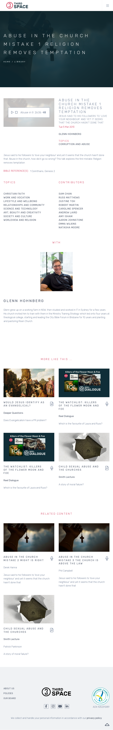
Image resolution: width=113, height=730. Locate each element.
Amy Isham (66, 216)
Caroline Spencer (71, 208)
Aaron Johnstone (71, 220)
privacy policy (94, 718)
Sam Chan (65, 193)
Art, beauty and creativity (22, 212)
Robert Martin (69, 205)
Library (20, 62)
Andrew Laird (68, 212)
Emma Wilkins (67, 223)
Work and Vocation (17, 197)
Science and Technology (21, 208)
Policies (8, 693)
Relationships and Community (24, 205)
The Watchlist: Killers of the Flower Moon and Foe (79, 405)
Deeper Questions (13, 413)
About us (9, 688)
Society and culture (18, 216)
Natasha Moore (69, 227)
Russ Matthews (69, 197)
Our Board (10, 698)
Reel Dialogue (66, 416)
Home (7, 62)
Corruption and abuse (74, 144)
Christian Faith (14, 193)
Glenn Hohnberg (24, 301)
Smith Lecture (67, 477)
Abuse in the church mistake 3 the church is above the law (79, 560)
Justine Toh (67, 201)
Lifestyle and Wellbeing (20, 201)
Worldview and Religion (20, 220)
